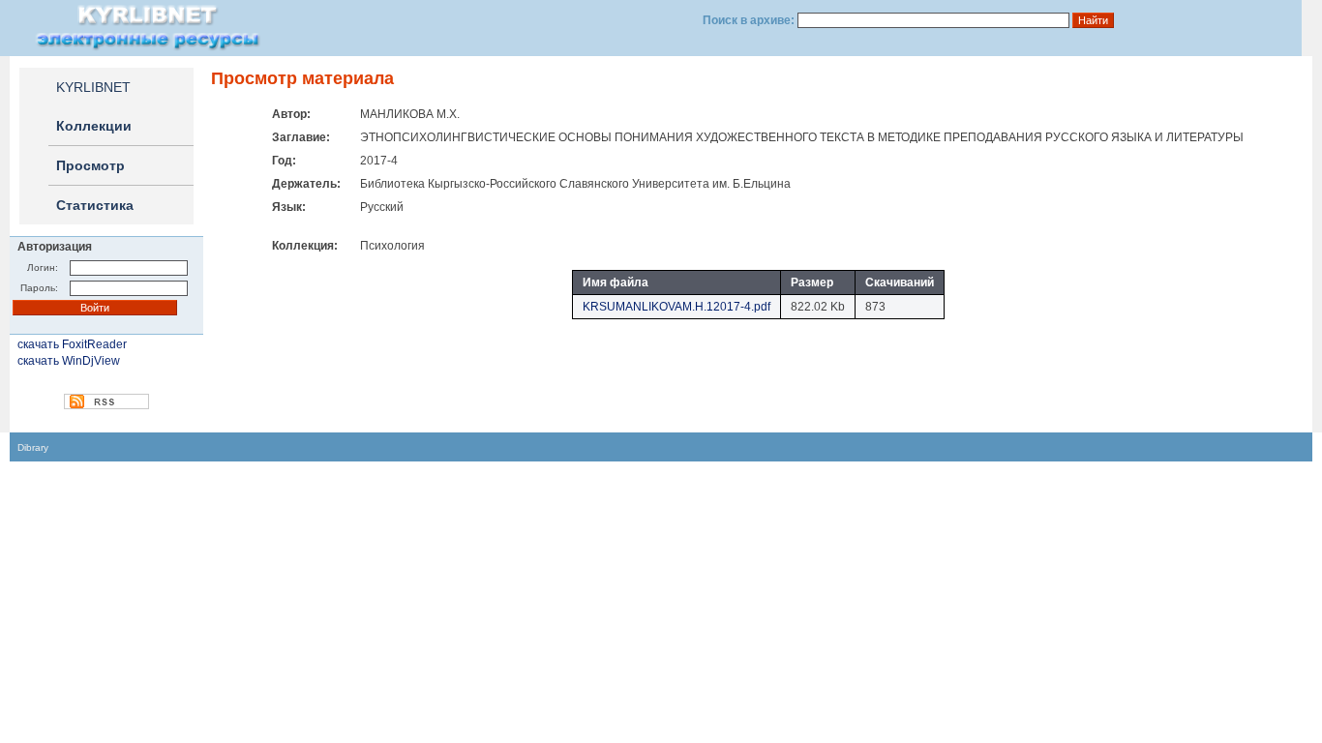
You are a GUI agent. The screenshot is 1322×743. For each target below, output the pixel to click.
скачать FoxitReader (72, 344)
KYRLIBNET (93, 87)
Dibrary (32, 447)
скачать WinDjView (68, 361)
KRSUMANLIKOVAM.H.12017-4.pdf (676, 306)
